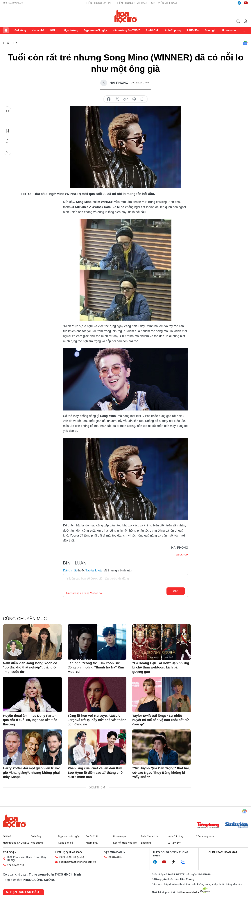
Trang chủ (6, 30)
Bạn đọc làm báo (24, 892)
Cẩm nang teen (205, 836)
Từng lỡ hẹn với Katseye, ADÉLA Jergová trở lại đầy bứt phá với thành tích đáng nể (97, 720)
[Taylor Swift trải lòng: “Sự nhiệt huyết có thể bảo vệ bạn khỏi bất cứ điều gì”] (161, 694)
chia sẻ (108, 99)
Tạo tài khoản (94, 570)
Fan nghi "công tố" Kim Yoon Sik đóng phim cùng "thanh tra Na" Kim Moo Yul (96, 667)
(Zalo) (80, 857)
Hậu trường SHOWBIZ (126, 30)
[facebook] (239, 3)
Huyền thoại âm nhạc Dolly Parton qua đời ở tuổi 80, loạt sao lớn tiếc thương (30, 720)
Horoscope (229, 30)
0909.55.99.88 (67, 857)
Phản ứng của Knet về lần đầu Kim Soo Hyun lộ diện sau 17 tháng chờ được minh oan (95, 772)
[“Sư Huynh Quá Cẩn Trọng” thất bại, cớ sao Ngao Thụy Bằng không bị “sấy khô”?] (161, 747)
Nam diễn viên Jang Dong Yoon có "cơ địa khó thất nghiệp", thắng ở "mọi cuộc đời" (30, 667)
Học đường (71, 30)
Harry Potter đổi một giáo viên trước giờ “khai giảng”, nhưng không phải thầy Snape (31, 772)
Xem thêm (245, 30)
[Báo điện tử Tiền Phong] (208, 825)
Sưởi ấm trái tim (150, 836)
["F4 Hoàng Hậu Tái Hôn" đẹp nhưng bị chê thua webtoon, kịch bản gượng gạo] (161, 642)
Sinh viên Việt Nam (164, 2)
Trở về (7, 151)
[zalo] (185, 862)
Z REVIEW (193, 30)
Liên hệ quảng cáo (68, 852)
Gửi (175, 591)
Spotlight (210, 30)
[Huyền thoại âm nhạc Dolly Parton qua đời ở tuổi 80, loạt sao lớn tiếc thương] (32, 694)
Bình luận (7, 141)
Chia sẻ (7, 120)
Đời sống (20, 30)
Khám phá (38, 30)
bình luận (142, 99)
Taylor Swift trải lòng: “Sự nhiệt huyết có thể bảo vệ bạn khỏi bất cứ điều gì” (160, 720)
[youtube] (246, 3)
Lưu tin (7, 131)
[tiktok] (175, 862)
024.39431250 (15, 865)
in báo (134, 99)
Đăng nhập (70, 570)
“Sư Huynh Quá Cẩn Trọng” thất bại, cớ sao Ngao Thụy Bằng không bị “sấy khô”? (161, 772)
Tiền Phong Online (99, 2)
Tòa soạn (9, 852)
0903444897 (115, 857)
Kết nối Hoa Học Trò (125, 842)
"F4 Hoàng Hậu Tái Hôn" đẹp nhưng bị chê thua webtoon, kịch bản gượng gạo (160, 667)
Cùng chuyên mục (25, 618)
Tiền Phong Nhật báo (132, 2)
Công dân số (65, 842)
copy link (125, 99)
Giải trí (54, 30)
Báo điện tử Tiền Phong (125, 16)
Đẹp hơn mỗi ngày (95, 30)
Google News (245, 43)
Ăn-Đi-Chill (152, 30)
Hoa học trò (14, 821)
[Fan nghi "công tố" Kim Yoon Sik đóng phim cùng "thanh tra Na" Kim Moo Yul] (97, 642)
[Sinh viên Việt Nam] (236, 825)
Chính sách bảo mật (223, 852)
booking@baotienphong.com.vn (77, 861)
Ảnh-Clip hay (173, 30)
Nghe (7, 110)
